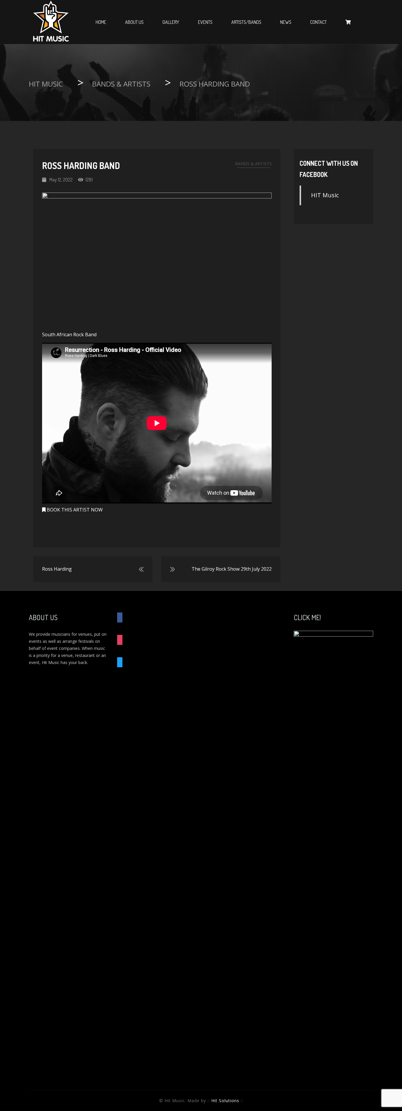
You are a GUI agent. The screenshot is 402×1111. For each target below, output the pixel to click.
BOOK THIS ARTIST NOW (74, 509)
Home (101, 22)
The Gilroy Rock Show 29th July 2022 (232, 569)
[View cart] (348, 22)
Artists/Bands (246, 22)
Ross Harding (57, 569)
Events (205, 22)
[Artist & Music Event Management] (51, 22)
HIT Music (325, 195)
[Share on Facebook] (142, 528)
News (285, 22)
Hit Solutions (225, 1100)
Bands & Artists (253, 163)
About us (134, 22)
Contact (318, 22)
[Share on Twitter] (157, 528)
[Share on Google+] (172, 528)
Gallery (170, 22)
